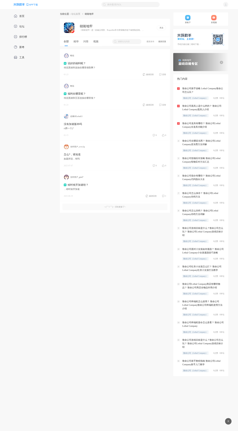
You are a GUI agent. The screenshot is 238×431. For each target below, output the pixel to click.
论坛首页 (75, 14)
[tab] (66, 41)
